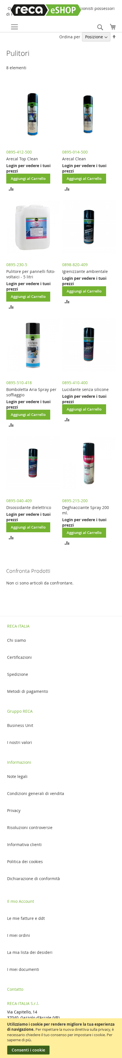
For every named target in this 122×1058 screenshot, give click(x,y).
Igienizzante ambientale (85, 271)
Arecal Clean (74, 158)
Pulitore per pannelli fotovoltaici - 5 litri (30, 274)
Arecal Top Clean (22, 158)
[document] (61, 1038)
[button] (11, 188)
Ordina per (69, 36)
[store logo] (38, 10)
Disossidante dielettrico (28, 507)
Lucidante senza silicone (85, 389)
